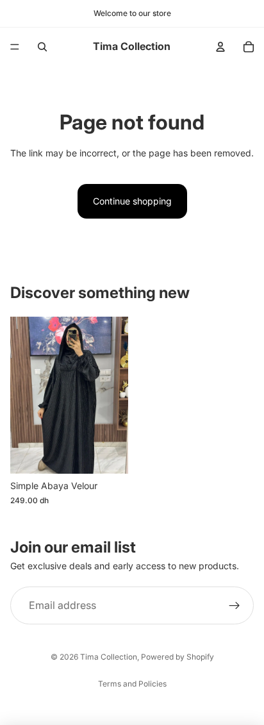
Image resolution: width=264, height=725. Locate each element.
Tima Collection (108, 657)
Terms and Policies (132, 683)
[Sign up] (234, 605)
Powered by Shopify (177, 657)
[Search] (42, 47)
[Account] (220, 47)
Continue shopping (132, 201)
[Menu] (14, 47)
